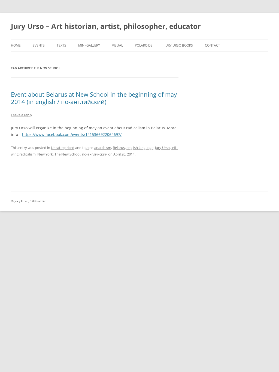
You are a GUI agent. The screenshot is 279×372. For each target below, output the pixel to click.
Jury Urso (162, 147)
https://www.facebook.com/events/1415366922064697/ (72, 134)
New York (45, 154)
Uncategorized (62, 147)
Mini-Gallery (89, 45)
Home (16, 45)
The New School (67, 154)
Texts (61, 45)
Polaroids (144, 45)
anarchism (102, 147)
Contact (212, 45)
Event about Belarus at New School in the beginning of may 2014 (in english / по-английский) (94, 97)
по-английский (94, 154)
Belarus (119, 147)
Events (39, 45)
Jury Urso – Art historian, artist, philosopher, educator (106, 26)
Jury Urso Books (179, 45)
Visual (117, 45)
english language (139, 147)
